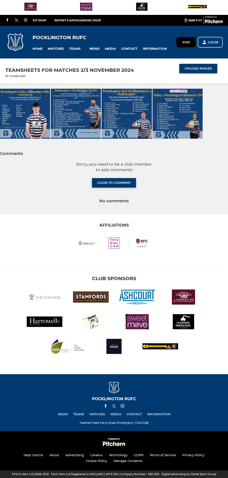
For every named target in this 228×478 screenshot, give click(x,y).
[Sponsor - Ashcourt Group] (137, 297)
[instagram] (26, 20)
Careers (96, 455)
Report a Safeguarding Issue (77, 20)
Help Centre (33, 455)
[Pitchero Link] (214, 22)
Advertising (74, 455)
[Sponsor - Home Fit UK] (91, 322)
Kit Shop (39, 20)
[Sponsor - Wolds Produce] (68, 347)
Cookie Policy (96, 461)
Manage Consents (128, 461)
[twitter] (16, 20)
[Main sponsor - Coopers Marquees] (141, 7)
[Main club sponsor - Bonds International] (197, 7)
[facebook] (7, 20)
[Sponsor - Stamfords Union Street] (91, 297)
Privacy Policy (193, 455)
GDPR (138, 455)
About (54, 455)
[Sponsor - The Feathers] (44, 297)
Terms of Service (163, 455)
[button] (37, 48)
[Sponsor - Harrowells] (44, 322)
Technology (118, 455)
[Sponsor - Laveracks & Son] (30, 7)
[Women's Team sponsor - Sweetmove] (86, 7)
